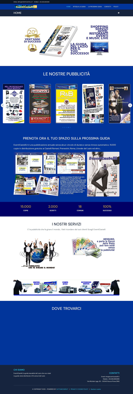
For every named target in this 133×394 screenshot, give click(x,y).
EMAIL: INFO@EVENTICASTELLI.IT (23, 2)
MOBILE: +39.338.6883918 (41, 2)
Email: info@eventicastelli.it (110, 377)
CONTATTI (107, 7)
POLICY (116, 7)
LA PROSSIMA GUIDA (95, 7)
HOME (68, 7)
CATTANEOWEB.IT (62, 389)
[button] (62, 127)
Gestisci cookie (96, 389)
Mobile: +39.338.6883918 (111, 379)
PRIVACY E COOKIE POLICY (79, 389)
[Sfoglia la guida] (66, 41)
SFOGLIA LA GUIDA (79, 7)
